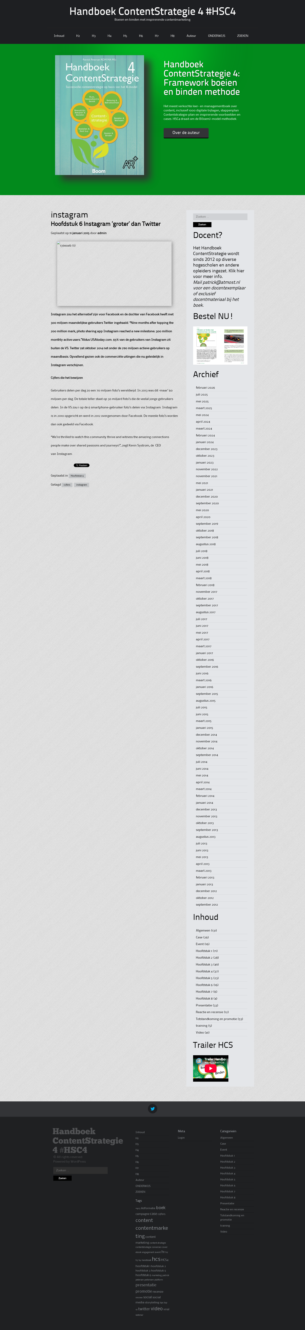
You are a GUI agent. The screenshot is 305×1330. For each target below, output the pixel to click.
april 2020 (203, 517)
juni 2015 (202, 714)
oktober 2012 (205, 898)
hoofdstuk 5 (158, 1271)
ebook (138, 1252)
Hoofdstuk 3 (204, 964)
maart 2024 (204, 428)
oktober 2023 (205, 455)
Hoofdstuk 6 (77, 476)
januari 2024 (205, 442)
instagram (81, 485)
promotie (144, 1291)
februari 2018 (205, 585)
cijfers (67, 485)
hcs (156, 1259)
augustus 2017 (206, 612)
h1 (163, 1252)
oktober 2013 (205, 823)
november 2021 (206, 476)
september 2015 (207, 693)
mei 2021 (202, 483)
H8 (173, 36)
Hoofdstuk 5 (204, 978)
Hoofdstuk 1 (204, 951)
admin (102, 233)
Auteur (191, 36)
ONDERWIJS (216, 36)
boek (160, 1208)
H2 (78, 36)
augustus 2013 (206, 836)
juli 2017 (201, 619)
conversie (156, 1247)
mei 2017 (202, 632)
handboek (146, 1260)
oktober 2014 (205, 748)
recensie (158, 1292)
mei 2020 (202, 510)
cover (165, 1247)
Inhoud (59, 36)
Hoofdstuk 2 (204, 957)
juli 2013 (201, 843)
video (157, 1309)
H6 (141, 36)
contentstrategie (143, 1247)
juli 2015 (201, 707)
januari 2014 (204, 802)
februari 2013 (205, 877)
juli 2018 (201, 551)
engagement (148, 1252)
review (139, 1298)
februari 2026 (205, 387)
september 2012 (207, 904)
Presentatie (204, 1005)
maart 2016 (204, 680)
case (153, 1214)
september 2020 (207, 503)
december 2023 (206, 449)
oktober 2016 (205, 659)
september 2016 (207, 666)
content (144, 1220)
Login (181, 1138)
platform (158, 1280)
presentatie (146, 1285)
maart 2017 (203, 646)
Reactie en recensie (209, 1012)
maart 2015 (203, 721)
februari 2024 (205, 435)
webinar (139, 1315)
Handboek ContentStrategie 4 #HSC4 (152, 12)
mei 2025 (202, 401)
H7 (157, 36)
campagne (142, 1214)
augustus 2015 (206, 700)
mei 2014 (202, 775)
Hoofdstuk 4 (204, 971)
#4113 (138, 1208)
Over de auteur (186, 133)
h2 (166, 1252)
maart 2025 (204, 408)
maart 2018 (204, 578)
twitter (144, 1309)
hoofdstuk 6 (143, 1275)
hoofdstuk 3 (143, 1271)
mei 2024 (202, 415)
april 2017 (203, 639)
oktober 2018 (205, 530)
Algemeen (203, 930)
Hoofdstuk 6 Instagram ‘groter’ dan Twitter (106, 224)
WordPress (78, 1161)
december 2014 (206, 734)
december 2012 (206, 891)
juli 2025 (202, 394)
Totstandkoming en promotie (216, 1019)
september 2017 (207, 605)
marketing (157, 1275)
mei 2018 (202, 564)
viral (166, 1309)
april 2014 (203, 782)
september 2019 (207, 523)
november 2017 (206, 591)
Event (200, 944)
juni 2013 (202, 850)
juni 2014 (202, 768)
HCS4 (164, 1260)
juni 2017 (202, 625)
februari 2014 (205, 796)
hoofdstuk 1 (143, 1266)
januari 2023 (205, 462)
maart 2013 (203, 870)
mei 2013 (202, 857)
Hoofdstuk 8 (204, 998)
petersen (149, 1280)
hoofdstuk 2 (158, 1266)
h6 (140, 1260)
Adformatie (148, 1208)
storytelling (152, 1302)
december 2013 (206, 809)
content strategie (158, 1243)
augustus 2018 (206, 544)
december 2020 (207, 496)
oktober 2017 (205, 598)
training (201, 1025)
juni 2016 (202, 673)
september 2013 (207, 830)
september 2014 (207, 755)
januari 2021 (204, 489)
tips (161, 1303)
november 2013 (206, 816)
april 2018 (203, 571)
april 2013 (203, 864)
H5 (125, 36)
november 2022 (207, 469)
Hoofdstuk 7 (204, 991)
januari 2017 (204, 653)
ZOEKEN (242, 36)
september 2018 (207, 537)
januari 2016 (204, 687)
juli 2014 (201, 762)
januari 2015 (204, 728)
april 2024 (203, 421)
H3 (94, 36)
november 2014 (206, 741)
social (147, 1297)
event (158, 1252)
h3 (137, 1260)
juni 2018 (202, 557)
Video (200, 1032)
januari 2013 (204, 884)
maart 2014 (203, 789)
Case (199, 937)
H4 (109, 36)
